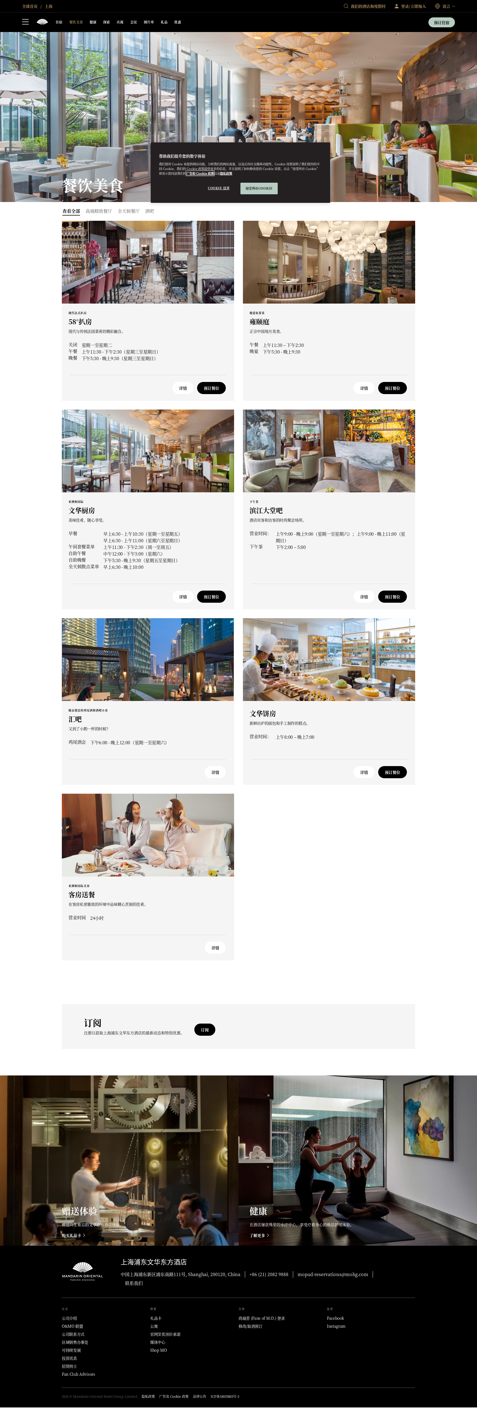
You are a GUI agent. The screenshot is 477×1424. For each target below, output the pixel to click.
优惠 (177, 22)
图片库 (149, 22)
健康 (93, 22)
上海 (48, 6)
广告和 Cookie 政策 (200, 173)
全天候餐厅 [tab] (129, 211)
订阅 (205, 1029)
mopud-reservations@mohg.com (333, 1274)
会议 (133, 22)
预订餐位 (211, 388)
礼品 (164, 22)
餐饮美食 (76, 22)
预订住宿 (441, 22)
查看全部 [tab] (71, 211)
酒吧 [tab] (149, 211)
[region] (240, 172)
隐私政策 (226, 173)
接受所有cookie (259, 188)
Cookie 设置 (218, 188)
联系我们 (134, 1283)
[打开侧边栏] (25, 22)
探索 (106, 22)
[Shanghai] (42, 22)
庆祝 (120, 22)
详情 (183, 388)
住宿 (59, 22)
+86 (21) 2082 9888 (269, 1274)
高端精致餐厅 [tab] (99, 211)
